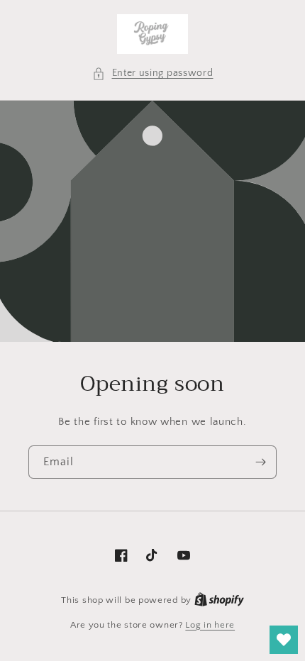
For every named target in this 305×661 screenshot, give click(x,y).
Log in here (210, 625)
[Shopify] (219, 600)
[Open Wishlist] (284, 640)
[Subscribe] (260, 462)
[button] (153, 73)
